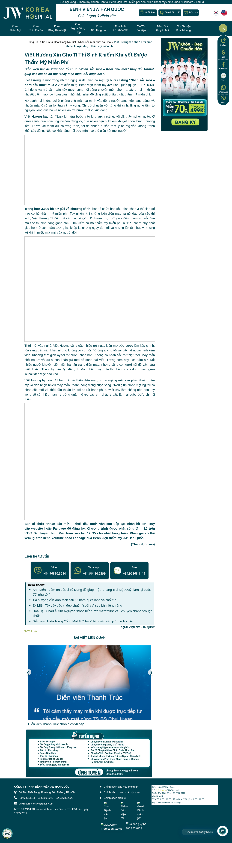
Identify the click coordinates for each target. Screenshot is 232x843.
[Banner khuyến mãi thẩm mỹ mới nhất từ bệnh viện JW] (184, 84)
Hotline (223, 45)
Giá (223, 57)
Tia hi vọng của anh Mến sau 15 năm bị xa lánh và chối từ (74, 600)
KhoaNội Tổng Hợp (99, 28)
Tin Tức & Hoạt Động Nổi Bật (59, 42)
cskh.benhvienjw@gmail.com (36, 803)
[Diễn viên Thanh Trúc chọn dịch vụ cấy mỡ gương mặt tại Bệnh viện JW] (89, 682)
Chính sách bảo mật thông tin (121, 786)
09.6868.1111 (27, 797)
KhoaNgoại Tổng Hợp (78, 28)
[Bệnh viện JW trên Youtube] (108, 811)
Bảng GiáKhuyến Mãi (162, 28)
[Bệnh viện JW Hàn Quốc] (216, 12)
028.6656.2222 (64, 797)
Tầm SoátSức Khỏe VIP (120, 28)
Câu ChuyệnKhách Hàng (183, 28)
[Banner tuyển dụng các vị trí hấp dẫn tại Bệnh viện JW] (89, 753)
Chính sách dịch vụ (115, 797)
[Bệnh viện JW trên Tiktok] (124, 811)
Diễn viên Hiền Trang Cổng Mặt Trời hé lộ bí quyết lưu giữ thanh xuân (83, 621)
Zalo (223, 80)
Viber (223, 102)
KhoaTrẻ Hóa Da (36, 28)
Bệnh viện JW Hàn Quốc (163, 787)
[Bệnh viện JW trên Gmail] (141, 811)
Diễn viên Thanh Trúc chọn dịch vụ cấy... (57, 724)
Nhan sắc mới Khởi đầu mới (95, 42)
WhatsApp (223, 92)
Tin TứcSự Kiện (141, 28)
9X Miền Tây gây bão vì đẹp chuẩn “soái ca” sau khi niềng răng (77, 605)
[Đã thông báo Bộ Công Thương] (137, 825)
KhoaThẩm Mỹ (15, 28)
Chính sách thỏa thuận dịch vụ (122, 792)
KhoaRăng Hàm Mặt (57, 28)
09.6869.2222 (45, 797)
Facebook (223, 68)
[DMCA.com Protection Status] (112, 826)
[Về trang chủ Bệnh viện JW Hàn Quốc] (28, 12)
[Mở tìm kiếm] (223, 28)
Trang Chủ (33, 42)
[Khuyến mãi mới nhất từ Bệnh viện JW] (7, 833)
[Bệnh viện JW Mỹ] (224, 12)
